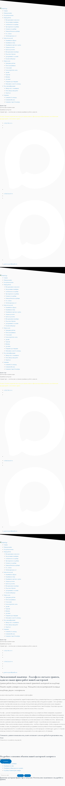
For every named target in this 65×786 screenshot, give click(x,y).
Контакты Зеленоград (11, 97)
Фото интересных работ (12, 90)
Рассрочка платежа (8, 15)
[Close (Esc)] (3, 782)
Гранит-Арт (3, 105)
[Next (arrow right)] (10, 784)
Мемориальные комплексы (12, 20)
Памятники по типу (10, 42)
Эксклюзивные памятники (12, 22)
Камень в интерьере (10, 58)
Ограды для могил (10, 47)
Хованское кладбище (11, 29)
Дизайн (7, 72)
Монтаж (8, 77)
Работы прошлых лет (11, 36)
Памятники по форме (11, 40)
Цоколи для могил (10, 49)
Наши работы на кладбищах (13, 31)
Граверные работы (10, 63)
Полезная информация (9, 86)
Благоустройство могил (12, 70)
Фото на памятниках (11, 65)
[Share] (10, 782)
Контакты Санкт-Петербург (13, 102)
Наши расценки (8, 13)
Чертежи (8, 74)
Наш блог (8, 93)
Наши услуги (7, 61)
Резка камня (9, 68)
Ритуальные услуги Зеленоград (13, 84)
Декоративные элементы (12, 56)
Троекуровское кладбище (12, 26)
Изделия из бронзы (10, 54)
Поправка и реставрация (12, 81)
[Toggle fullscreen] (17, 782)
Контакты (6, 95)
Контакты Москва (10, 99)
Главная (6, 11)
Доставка (8, 79)
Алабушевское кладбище (12, 24)
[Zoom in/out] (24, 782)
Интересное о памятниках (12, 88)
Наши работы (7, 17)
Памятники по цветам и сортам (13, 45)
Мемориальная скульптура (12, 52)
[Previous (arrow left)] (3, 784)
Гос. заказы (8, 33)
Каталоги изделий (8, 38)
